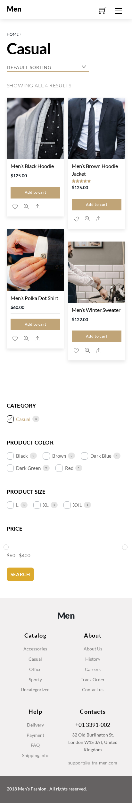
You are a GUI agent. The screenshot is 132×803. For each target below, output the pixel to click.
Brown (59, 456)
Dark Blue (100, 456)
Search (20, 574)
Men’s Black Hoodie (32, 166)
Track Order (93, 679)
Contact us (92, 689)
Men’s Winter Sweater (96, 310)
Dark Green (28, 468)
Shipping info (35, 755)
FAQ (35, 745)
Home (13, 34)
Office (35, 669)
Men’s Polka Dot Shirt (34, 298)
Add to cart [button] (35, 192)
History (92, 659)
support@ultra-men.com (92, 762)
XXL (77, 505)
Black (22, 456)
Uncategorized (35, 689)
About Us (93, 648)
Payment (35, 735)
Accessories (35, 648)
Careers (93, 669)
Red (69, 468)
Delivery (35, 725)
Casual (23, 419)
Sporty (35, 679)
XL (46, 505)
